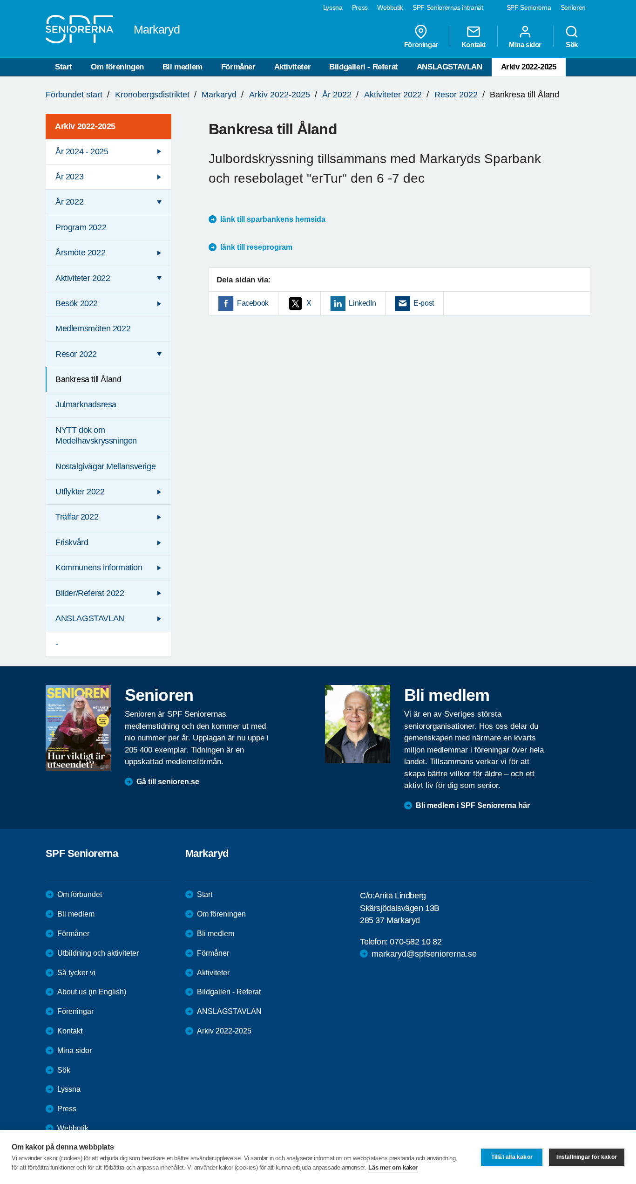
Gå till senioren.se (167, 782)
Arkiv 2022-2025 (528, 66)
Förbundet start (74, 94)
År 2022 (337, 94)
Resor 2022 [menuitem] (76, 354)
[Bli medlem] (357, 724)
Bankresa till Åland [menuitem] (88, 379)
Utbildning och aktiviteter (98, 953)
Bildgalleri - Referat (363, 66)
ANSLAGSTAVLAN (449, 66)
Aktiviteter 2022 (393, 94)
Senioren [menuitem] (573, 7)
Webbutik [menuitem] (390, 7)
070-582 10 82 (415, 941)
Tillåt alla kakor (512, 1157)
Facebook (253, 303)
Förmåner (238, 66)
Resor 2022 (456, 94)
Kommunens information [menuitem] (98, 567)
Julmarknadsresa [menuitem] (85, 404)
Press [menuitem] (360, 7)
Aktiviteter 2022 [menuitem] (82, 278)
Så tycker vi (76, 973)
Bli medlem (182, 66)
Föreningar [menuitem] (421, 44)
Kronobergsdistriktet (152, 94)
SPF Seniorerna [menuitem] (529, 7)
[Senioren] (78, 728)
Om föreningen (117, 66)
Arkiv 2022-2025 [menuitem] (85, 126)
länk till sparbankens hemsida (272, 219)
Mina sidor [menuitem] (525, 44)
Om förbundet (79, 894)
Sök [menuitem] (572, 44)
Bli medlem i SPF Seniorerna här (473, 805)
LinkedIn (362, 303)
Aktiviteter (292, 66)
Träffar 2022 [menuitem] (76, 516)
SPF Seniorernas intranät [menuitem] (448, 7)
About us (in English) (91, 992)
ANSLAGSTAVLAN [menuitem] (89, 618)
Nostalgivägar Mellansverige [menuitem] (105, 466)
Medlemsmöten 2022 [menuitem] (92, 328)
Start (63, 66)
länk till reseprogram (256, 247)
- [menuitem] (56, 643)
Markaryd (219, 94)
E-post (423, 303)
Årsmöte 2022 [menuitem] (80, 252)
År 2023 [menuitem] (69, 176)
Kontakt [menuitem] (473, 44)
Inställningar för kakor (586, 1157)
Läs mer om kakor (393, 1167)
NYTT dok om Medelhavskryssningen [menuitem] (96, 435)
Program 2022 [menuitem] (80, 227)
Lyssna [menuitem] (333, 7)
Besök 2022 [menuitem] (76, 303)
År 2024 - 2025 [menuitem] (81, 151)
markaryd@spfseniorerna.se (424, 953)
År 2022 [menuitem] (69, 201)
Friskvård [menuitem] (71, 542)
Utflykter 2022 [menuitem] (79, 491)
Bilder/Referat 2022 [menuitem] (89, 593)
